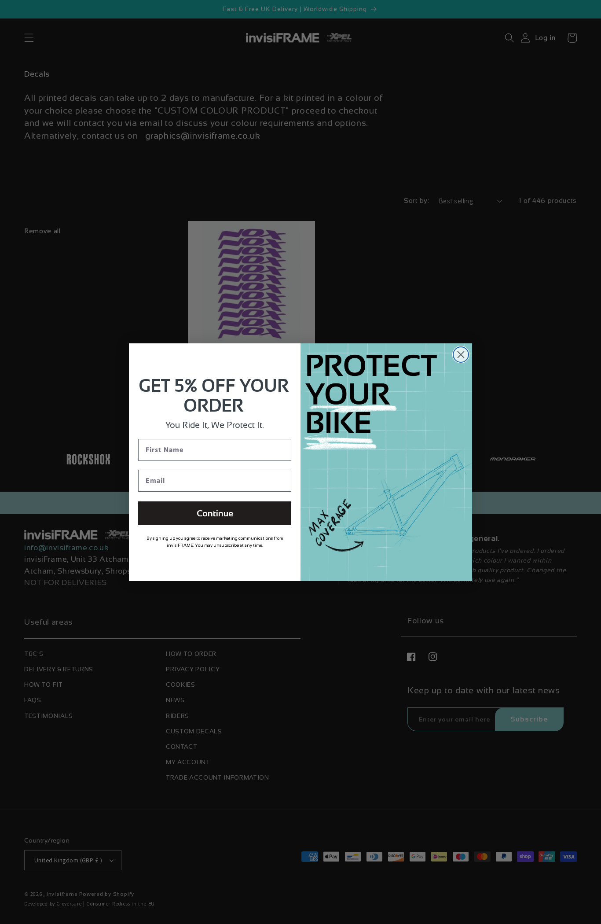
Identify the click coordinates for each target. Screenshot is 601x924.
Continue (215, 513)
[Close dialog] (461, 354)
